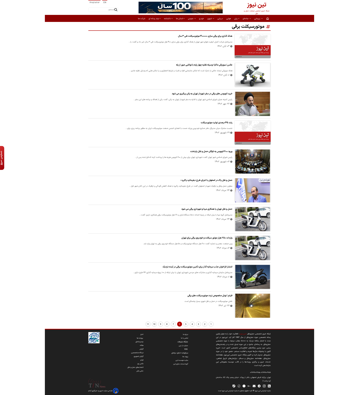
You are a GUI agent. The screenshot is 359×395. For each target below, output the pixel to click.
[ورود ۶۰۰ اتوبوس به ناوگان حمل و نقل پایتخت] (253, 162)
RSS (186, 349)
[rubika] (244, 386)
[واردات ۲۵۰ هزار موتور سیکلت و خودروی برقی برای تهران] (253, 248)
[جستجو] (115, 9)
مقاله (141, 345)
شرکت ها (142, 18)
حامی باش (139, 371)
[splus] (239, 386)
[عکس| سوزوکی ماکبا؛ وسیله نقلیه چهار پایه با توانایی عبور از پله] (253, 75)
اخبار (141, 334)
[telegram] (259, 386)
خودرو (201, 18)
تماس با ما (184, 338)
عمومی (191, 18)
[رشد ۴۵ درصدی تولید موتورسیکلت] (253, 133)
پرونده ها (140, 338)
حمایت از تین (183, 345)
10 (154, 324)
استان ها (179, 18)
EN (104, 2)
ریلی (236, 18)
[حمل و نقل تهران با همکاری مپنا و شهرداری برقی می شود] (253, 219)
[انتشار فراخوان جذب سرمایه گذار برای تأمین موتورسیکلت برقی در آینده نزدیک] (253, 277)
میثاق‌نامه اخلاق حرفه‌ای (180, 353)
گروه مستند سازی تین (180, 364)
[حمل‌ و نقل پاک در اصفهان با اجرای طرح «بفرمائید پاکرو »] (253, 190)
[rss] (269, 386)
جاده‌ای (246, 18)
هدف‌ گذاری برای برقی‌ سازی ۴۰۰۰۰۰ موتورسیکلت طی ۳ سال (205, 36)
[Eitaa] (249, 386)
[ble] (234, 386)
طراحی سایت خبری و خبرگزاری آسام (100, 391)
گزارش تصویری (138, 356)
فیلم (141, 360)
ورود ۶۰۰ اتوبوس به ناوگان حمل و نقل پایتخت (211, 151)
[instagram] (264, 386)
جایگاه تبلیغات (182, 341)
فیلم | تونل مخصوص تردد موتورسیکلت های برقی (209, 295)
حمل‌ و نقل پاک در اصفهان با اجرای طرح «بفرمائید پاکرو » (206, 180)
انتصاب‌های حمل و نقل (135, 367)
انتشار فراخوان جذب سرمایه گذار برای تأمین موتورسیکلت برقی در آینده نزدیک (197, 267)
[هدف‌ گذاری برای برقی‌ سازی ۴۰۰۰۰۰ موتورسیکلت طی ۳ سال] (253, 46)
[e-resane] (94, 337)
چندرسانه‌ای (139, 341)
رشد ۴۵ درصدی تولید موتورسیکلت (216, 122)
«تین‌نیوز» (243, 333)
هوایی (228, 18)
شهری (209, 18)
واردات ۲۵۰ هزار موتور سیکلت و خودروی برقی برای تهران (206, 238)
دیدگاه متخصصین (137, 352)
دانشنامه (167, 18)
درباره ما (185, 334)
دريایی (220, 18)
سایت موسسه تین (182, 360)
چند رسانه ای (154, 18)
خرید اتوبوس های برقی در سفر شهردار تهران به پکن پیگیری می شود (202, 93)
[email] (254, 386)
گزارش (141, 349)
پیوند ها (185, 356)
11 (148, 324)
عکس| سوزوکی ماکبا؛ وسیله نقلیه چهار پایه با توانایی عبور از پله (204, 65)
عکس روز (140, 363)
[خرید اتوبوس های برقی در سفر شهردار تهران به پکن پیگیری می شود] (253, 104)
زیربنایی (257, 18)
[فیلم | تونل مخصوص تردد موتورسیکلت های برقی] (253, 306)
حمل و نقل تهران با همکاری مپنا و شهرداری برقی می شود (206, 209)
